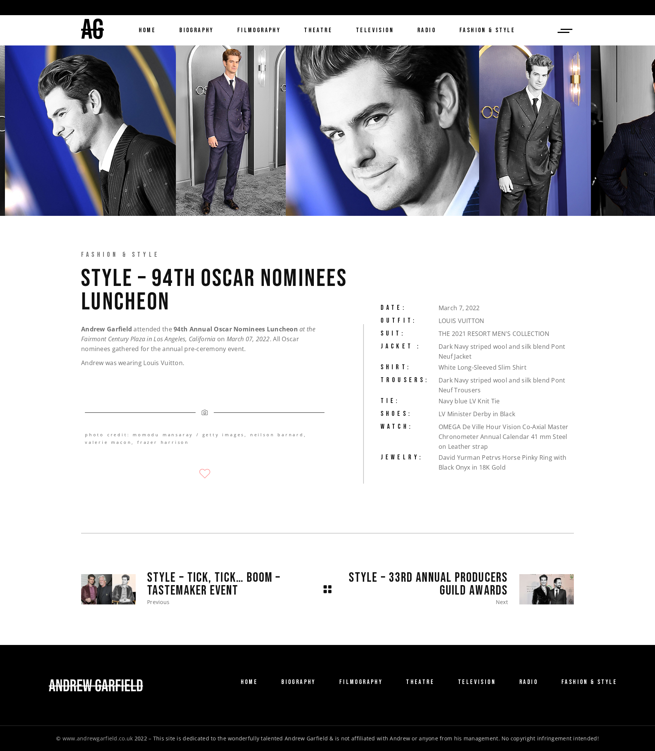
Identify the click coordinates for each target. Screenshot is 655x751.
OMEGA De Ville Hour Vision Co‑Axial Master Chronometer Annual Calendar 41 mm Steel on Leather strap (504, 437)
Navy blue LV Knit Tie (469, 401)
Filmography (360, 682)
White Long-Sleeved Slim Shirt (483, 367)
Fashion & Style (120, 255)
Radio (528, 682)
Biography (298, 682)
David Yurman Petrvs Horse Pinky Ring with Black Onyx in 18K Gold (502, 462)
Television (477, 682)
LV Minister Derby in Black (477, 414)
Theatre (420, 682)
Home (249, 682)
